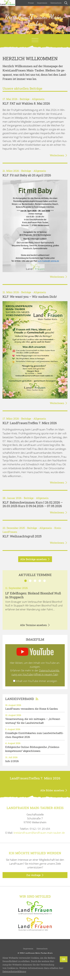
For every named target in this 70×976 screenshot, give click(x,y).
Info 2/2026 (12, 761)
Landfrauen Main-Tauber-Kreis (38, 953)
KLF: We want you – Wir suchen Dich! (30, 297)
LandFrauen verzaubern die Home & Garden (31, 708)
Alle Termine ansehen (34, 625)
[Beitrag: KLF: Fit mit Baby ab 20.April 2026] (35, 226)
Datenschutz (56, 3)
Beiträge (25, 99)
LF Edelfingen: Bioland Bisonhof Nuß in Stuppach (33, 595)
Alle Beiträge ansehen (33, 559)
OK (63, 959)
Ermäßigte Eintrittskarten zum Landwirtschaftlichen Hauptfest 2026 (34, 735)
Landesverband (19, 699)
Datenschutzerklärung (14, 971)
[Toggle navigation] (35, 40)
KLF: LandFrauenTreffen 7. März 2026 (30, 423)
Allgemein (38, 99)
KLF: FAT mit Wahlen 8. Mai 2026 (26, 103)
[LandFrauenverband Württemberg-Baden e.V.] (35, 907)
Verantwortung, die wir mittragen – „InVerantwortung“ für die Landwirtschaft (33, 720)
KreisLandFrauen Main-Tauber (35, 20)
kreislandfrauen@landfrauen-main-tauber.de (39, 832)
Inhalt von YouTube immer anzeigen (36, 681)
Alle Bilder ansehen (52, 790)
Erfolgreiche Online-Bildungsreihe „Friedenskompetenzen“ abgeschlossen (32, 749)
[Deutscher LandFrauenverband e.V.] (35, 923)
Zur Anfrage (33, 875)
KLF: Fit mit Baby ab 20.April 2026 (27, 175)
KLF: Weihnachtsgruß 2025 (22, 536)
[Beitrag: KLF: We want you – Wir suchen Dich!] (35, 350)
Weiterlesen (57, 155)
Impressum (42, 3)
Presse (31, 3)
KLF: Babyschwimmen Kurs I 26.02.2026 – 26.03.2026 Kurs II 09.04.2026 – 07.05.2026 (33, 504)
